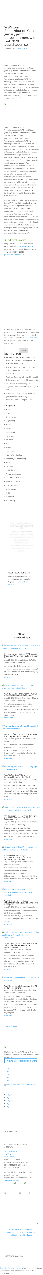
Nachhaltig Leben (12, 451)
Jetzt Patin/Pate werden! (21, 559)
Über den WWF (11, 485)
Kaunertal (10, 440)
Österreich (10, 466)
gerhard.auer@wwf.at (25, 246)
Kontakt (22, 1235)
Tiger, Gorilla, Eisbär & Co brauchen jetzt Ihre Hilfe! (21, 525)
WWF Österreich (15, 1229)
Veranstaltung (11, 489)
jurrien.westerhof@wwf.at (14, 254)
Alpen (8, 409)
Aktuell (14, 1235)
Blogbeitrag (10, 421)
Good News (10, 432)
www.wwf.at (9, 1157)
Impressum (28, 1229)
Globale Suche (31, 338)
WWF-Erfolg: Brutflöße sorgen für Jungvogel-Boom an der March (18, 776)
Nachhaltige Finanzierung (16, 459)
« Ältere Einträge (10, 1026)
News (8, 462)
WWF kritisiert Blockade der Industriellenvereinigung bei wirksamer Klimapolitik (21, 903)
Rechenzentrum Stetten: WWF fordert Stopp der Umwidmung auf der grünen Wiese (21, 360)
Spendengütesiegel (11, 1180)
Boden (8, 424)
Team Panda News (13, 481)
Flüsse (8, 428)
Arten (8, 413)
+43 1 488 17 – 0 (10, 1151)
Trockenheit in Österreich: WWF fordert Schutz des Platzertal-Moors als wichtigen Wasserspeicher (21, 945)
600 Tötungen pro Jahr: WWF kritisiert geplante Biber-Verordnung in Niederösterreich (20, 396)
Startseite (3, 1268)
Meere (8, 447)
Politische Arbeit (12, 470)
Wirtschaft (10, 497)
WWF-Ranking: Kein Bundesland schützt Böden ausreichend (21, 987)
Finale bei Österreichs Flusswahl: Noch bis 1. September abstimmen (20, 735)
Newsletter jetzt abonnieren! (22, 1060)
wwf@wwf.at (9, 1154)
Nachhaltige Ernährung (15, 455)
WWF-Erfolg (10, 500)
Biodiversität (11, 417)
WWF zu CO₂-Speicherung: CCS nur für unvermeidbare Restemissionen (20, 695)
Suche (29, 1235)
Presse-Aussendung (25, 49)
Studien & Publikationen (15, 478)
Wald (8, 493)
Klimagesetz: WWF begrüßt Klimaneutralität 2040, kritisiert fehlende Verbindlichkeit (17, 857)
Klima (8, 443)
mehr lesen (8, 677)
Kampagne (10, 436)
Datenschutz (11, 1232)
